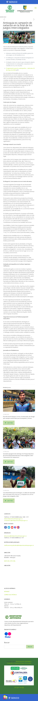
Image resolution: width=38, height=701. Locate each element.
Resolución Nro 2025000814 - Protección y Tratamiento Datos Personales (19, 662)
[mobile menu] (35, 7)
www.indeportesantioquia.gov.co (13, 519)
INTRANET (7, 591)
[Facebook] (5, 528)
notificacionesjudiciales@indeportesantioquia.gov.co (19, 545)
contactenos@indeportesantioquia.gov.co (16, 520)
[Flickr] (15, 528)
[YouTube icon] (19, 687)
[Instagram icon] (23, 687)
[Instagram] (18, 528)
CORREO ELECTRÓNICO (10, 594)
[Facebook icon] (15, 687)
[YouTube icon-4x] (12, 528)
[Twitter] (8, 528)
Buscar (7, 642)
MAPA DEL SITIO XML (9, 561)
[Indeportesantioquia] (19, 8)
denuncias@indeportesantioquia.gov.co (15, 536)
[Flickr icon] (21, 687)
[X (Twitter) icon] (17, 687)
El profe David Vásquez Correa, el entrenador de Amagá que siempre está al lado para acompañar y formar (18, 417)
